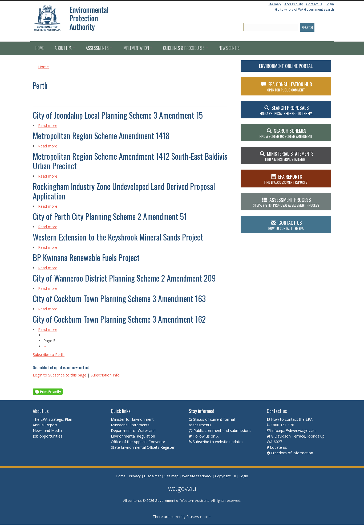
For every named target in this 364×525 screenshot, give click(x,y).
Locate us (278, 447)
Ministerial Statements (131, 424)
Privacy (134, 476)
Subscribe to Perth (48, 354)
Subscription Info (105, 375)
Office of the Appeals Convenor (138, 441)
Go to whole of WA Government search (304, 9)
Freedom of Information (292, 452)
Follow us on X (206, 436)
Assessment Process (286, 202)
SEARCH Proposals (286, 110)
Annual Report (45, 424)
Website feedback (197, 476)
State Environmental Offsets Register (143, 447)
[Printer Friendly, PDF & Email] (48, 391)
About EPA (63, 48)
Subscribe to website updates (218, 441)
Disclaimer (152, 476)
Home (39, 48)
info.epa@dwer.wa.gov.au (294, 430)
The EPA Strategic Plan (52, 419)
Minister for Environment (132, 419)
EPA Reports (286, 179)
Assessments (98, 48)
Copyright (222, 476)
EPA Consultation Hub (289, 87)
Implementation (136, 48)
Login (330, 4)
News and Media (47, 430)
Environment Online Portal (286, 65)
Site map (274, 4)
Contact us (314, 4)
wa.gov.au (182, 488)
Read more (47, 125)
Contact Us (286, 225)
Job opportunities (47, 436)
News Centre (229, 48)
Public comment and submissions (222, 430)
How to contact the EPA (292, 419)
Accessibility (293, 4)
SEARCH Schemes (286, 133)
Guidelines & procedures (184, 48)
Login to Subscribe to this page (59, 375)
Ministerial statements (289, 156)
